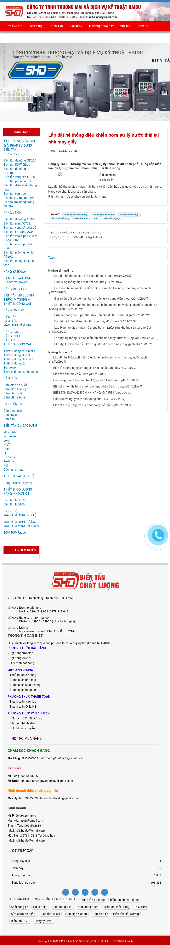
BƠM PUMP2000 (15, 532)
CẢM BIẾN (10, 321)
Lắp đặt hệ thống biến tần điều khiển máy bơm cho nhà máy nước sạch (100, 357)
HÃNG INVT (11, 154)
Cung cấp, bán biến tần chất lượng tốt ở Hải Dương (86, 380)
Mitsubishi (10, 432)
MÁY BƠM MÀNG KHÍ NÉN (21, 526)
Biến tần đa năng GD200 (20, 160)
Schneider (10, 436)
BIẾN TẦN (10, 317)
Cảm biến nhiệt (13, 393)
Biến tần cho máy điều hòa (70, 374)
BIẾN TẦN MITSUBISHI (19, 295)
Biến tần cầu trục (15, 193)
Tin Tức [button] (125, 26)
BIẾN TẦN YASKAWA (17, 278)
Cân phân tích (13, 410)
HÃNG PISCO (13, 336)
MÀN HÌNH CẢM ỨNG (18, 325)
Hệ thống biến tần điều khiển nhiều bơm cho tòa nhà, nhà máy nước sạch (102, 288)
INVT (7, 444)
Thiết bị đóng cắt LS (17, 355)
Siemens (9, 457)
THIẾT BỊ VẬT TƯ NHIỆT (20, 476)
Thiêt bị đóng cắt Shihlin (19, 351)
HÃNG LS (10, 340)
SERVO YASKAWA (15, 282)
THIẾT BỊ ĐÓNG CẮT (18, 303)
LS (5, 453)
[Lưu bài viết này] (161, 154)
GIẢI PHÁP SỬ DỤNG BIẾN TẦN (18, 147)
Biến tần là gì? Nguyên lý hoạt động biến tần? (83, 405)
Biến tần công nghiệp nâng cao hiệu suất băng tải (85, 368)
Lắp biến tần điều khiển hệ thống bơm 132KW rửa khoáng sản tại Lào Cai (102, 327)
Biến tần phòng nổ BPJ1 (19, 181)
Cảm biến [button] (75, 26)
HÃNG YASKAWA (15, 271)
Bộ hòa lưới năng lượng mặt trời (19, 204)
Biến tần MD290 (14, 504)
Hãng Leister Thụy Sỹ (18, 483)
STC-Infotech (125, 941)
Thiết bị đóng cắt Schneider (15, 365)
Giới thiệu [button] (37, 26)
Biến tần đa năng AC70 (19, 219)
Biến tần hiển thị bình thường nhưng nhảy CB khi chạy (88, 386)
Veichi (7, 440)
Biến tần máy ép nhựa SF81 (18, 246)
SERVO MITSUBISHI (17, 299)
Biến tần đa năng (93, 900)
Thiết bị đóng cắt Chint (18, 359)
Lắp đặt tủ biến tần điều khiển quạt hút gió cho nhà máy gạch (94, 344)
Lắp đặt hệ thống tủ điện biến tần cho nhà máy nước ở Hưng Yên (97, 338)
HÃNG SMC (11, 332)
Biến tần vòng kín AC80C (20, 227)
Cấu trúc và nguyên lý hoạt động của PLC (80, 399)
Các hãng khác (13, 469)
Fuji (6, 465)
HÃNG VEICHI (13, 212)
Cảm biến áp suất (15, 385)
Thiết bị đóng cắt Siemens (21, 371)
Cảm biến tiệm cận (16, 389)
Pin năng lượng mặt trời (19, 198)
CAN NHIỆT (11, 511)
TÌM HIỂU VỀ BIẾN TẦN (19, 141)
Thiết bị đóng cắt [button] (101, 26)
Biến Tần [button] (57, 26)
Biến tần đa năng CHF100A (15, 170)
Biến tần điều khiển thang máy (20, 187)
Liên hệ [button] (143, 26)
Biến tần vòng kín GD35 (19, 177)
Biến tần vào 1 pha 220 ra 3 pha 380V (21, 238)
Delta (7, 449)
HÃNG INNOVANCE (16, 493)
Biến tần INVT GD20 (17, 164)
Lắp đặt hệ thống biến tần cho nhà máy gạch (83, 275)
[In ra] (154, 154)
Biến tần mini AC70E (17, 223)
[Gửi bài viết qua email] (147, 154)
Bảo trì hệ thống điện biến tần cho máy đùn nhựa (86, 321)
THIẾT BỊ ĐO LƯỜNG (18, 489)
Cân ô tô (9, 419)
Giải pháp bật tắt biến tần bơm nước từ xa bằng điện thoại (92, 298)
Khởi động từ (19, 907)
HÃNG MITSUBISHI (16, 289)
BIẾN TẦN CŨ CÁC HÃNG (21, 425)
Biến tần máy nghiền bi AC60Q (19, 254)
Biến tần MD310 (14, 500)
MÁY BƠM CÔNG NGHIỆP (21, 515)
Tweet (52, 257)
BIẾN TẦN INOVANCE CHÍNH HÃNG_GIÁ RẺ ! (83, 392)
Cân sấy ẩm (11, 415)
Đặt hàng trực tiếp (21, 653)
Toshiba (9, 461)
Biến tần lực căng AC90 (19, 232)
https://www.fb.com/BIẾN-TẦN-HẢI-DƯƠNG (47, 631)
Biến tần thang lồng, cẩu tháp (19, 263)
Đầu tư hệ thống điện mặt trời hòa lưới (79, 282)
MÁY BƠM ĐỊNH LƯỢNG (20, 522)
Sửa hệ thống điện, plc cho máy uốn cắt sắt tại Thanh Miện (93, 315)
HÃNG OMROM (14, 310)
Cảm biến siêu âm (15, 397)
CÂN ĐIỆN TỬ (13, 404)
